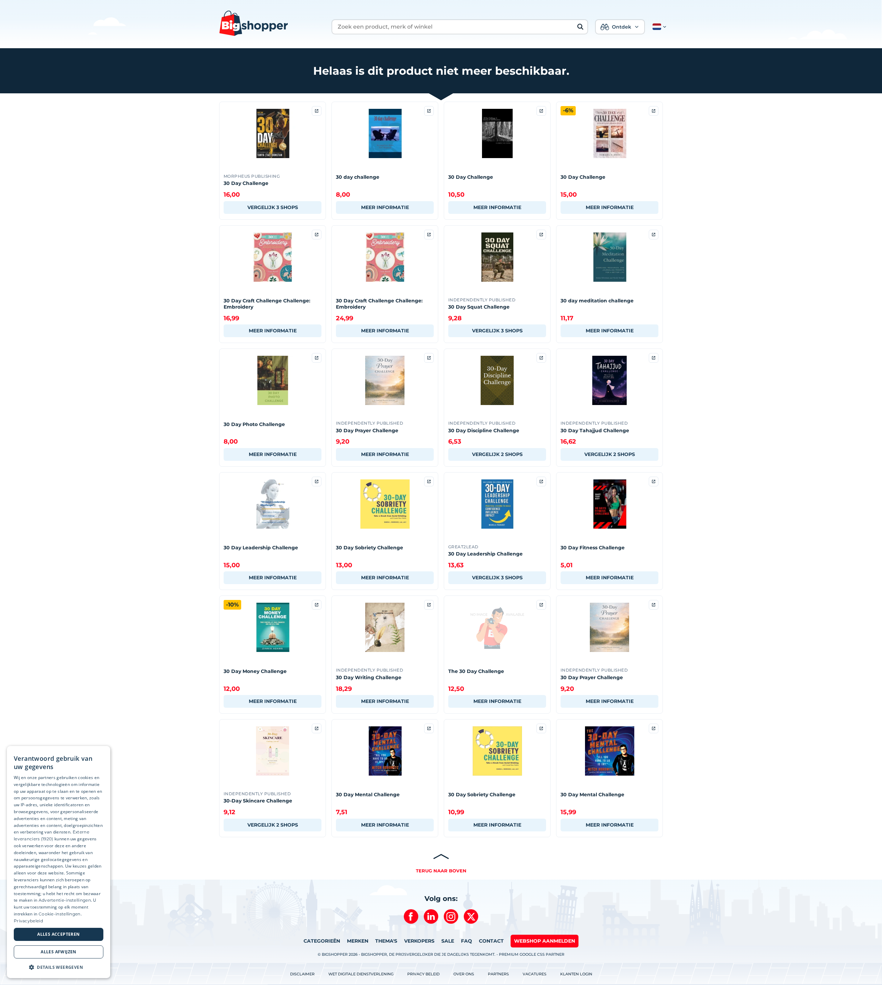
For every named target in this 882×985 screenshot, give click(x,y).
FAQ (466, 941)
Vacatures (534, 974)
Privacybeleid (28, 920)
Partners (498, 974)
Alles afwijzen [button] (58, 952)
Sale (447, 941)
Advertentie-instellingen (65, 900)
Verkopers (419, 941)
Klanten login (576, 974)
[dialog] (58, 862)
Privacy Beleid (423, 974)
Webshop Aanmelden (544, 941)
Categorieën (322, 941)
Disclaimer (302, 974)
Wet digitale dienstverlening (360, 974)
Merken (357, 941)
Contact (491, 941)
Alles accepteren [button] (58, 934)
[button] (658, 27)
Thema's (386, 941)
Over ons (463, 974)
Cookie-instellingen (60, 913)
